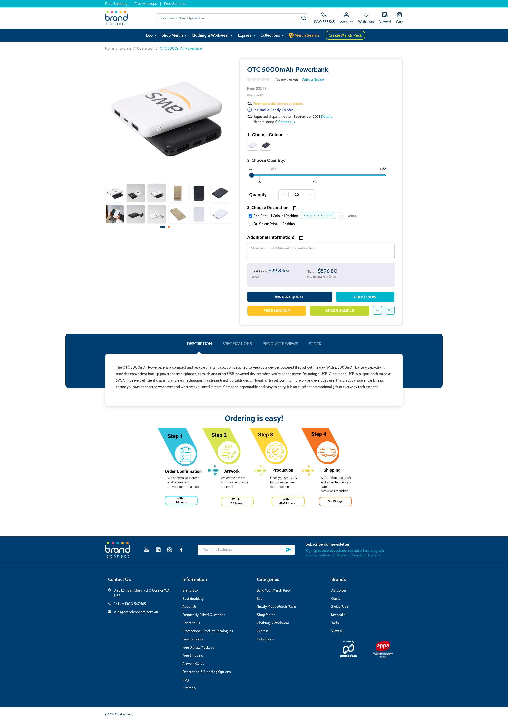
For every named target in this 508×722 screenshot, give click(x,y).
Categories (268, 579)
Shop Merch (172, 35)
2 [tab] (169, 227)
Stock (315, 343)
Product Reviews (280, 343)
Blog (185, 680)
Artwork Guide (193, 663)
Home (109, 48)
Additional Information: (271, 237)
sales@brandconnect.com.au (135, 612)
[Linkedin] (158, 550)
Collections (270, 35)
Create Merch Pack (345, 35)
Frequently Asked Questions (203, 615)
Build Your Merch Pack (273, 590)
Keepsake (338, 615)
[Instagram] (169, 550)
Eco (149, 35)
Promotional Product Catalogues (207, 631)
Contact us (286, 122)
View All (337, 631)
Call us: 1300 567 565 (129, 604)
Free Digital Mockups (198, 647)
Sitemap (189, 688)
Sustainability (193, 598)
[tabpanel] (114, 205)
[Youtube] (146, 550)
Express (244, 35)
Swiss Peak (339, 606)
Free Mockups (145, 4)
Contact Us (191, 623)
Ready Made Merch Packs (277, 606)
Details (326, 116)
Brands (338, 579)
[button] (348, 649)
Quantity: (258, 194)
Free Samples (175, 4)
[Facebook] (181, 550)
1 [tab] (162, 227)
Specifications (237, 343)
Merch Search (304, 35)
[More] (155, 35)
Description (199, 343)
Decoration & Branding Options (206, 672)
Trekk (335, 623)
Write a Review (313, 79)
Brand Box (190, 590)
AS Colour (338, 590)
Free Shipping (116, 4)
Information (194, 579)
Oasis (335, 598)
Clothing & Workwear (210, 35)
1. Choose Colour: (267, 134)
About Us (189, 606)
